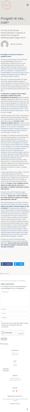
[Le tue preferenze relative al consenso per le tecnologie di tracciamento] (27, 409)
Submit (4, 339)
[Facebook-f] (16, 391)
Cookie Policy (6, 370)
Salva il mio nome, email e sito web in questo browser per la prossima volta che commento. (14, 325)
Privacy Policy (6, 368)
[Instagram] (13, 391)
